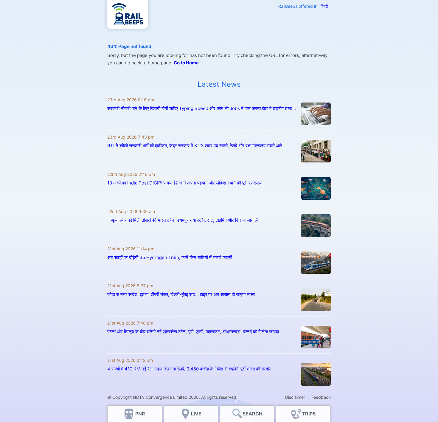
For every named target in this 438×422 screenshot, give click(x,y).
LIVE (196, 414)
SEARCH (253, 414)
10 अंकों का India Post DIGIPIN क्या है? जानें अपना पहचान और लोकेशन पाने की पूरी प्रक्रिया (184, 183)
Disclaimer (295, 397)
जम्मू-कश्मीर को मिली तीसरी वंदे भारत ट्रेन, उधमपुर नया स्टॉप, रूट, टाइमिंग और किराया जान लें (182, 220)
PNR (140, 414)
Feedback (321, 397)
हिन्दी (324, 6)
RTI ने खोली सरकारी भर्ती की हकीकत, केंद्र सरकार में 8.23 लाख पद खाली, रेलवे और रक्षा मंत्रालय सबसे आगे (194, 145)
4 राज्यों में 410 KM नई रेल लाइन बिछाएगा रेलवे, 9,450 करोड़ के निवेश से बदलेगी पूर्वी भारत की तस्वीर (189, 369)
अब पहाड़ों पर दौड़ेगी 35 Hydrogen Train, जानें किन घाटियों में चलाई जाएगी (169, 257)
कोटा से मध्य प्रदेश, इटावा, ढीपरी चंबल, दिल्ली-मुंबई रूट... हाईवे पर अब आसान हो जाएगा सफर (181, 294)
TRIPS (309, 414)
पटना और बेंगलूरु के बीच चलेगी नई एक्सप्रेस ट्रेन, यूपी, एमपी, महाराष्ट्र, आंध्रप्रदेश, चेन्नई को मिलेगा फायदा (193, 331)
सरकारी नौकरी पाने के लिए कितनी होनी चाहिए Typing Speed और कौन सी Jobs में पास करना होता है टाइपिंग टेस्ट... (201, 108)
